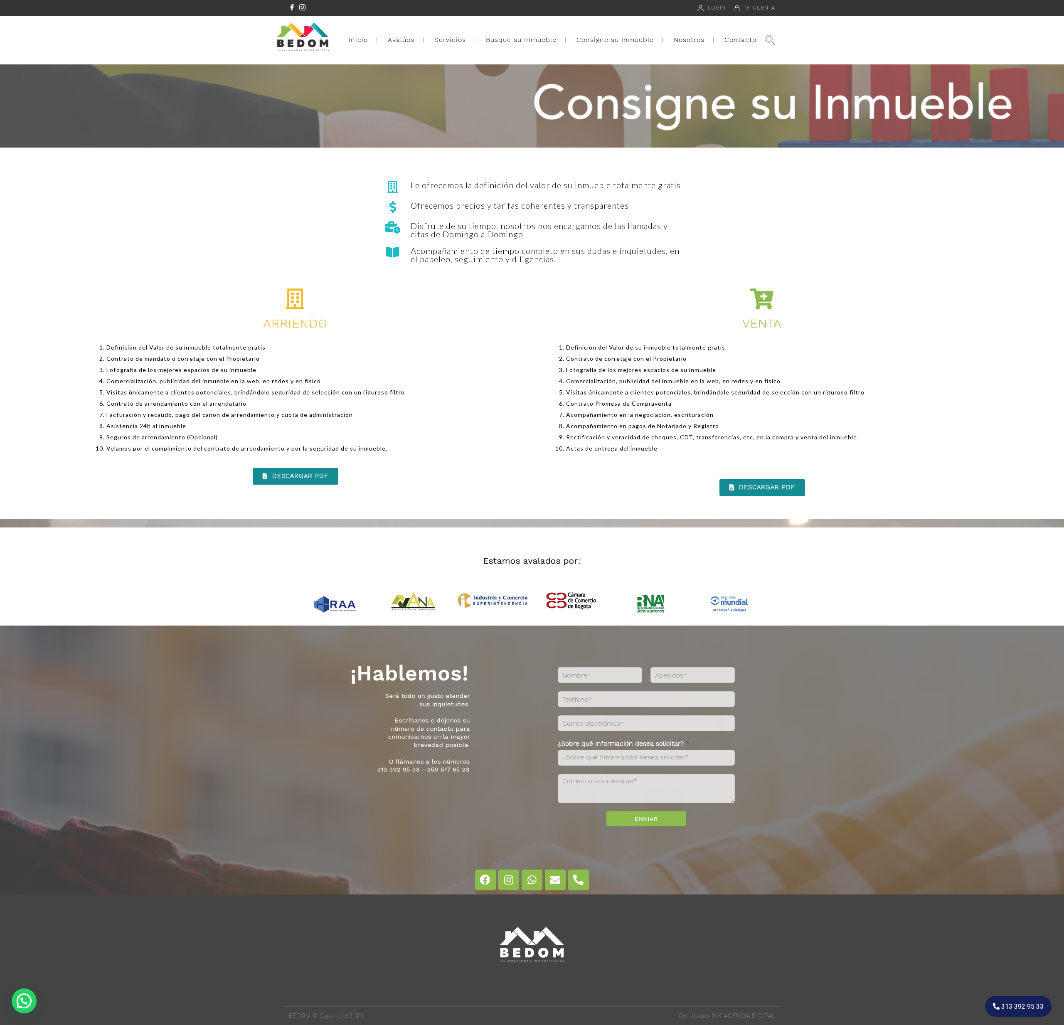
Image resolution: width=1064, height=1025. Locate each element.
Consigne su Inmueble (615, 40)
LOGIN (717, 8)
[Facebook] (485, 880)
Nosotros (689, 40)
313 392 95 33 (1022, 1006)
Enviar (646, 819)
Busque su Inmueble (521, 40)
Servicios (450, 40)
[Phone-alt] (578, 880)
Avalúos (401, 40)
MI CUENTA (759, 8)
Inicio (358, 40)
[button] (295, 476)
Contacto (740, 40)
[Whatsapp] (532, 880)
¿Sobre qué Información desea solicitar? (624, 743)
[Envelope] (555, 880)
